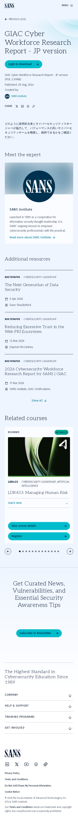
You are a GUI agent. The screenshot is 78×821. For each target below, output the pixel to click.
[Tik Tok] (45, 764)
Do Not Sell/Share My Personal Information (28, 785)
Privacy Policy (12, 773)
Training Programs (20, 716)
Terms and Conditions (16, 779)
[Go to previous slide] (8, 551)
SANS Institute (19, 96)
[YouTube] (26, 764)
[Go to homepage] (9, 5)
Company (11, 694)
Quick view (15, 503)
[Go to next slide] (70, 551)
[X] (16, 764)
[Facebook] (36, 764)
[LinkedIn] (7, 764)
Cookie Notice (12, 791)
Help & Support (17, 705)
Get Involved (14, 727)
